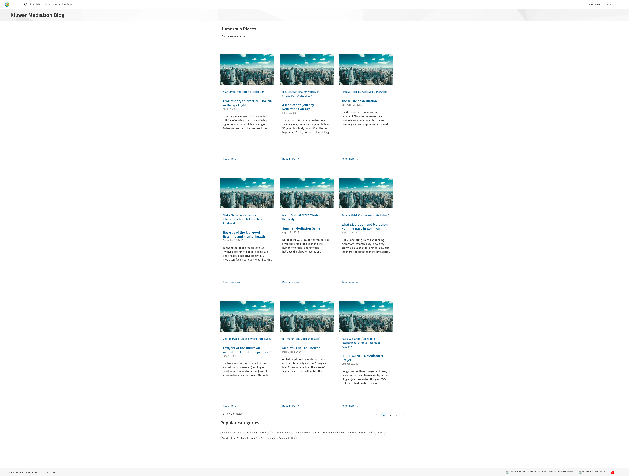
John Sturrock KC (351, 91)
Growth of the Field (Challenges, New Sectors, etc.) (248, 438)
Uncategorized (302, 432)
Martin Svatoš (290, 215)
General (380, 432)
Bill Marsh (288, 338)
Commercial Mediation (360, 432)
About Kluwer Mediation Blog (24, 472)
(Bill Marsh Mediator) (307, 338)
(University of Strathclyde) (255, 338)
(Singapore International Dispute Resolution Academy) (242, 219)
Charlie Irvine (231, 338)
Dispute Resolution (281, 432)
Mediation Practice (231, 432)
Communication (287, 438)
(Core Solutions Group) (375, 91)
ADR (317, 432)
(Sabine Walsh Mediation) (373, 215)
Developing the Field (256, 432)
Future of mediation (333, 432)
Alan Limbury (231, 91)
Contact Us (50, 472)
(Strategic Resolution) (252, 91)
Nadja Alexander (233, 215)
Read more (230, 158)
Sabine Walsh (350, 215)
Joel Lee (287, 91)
